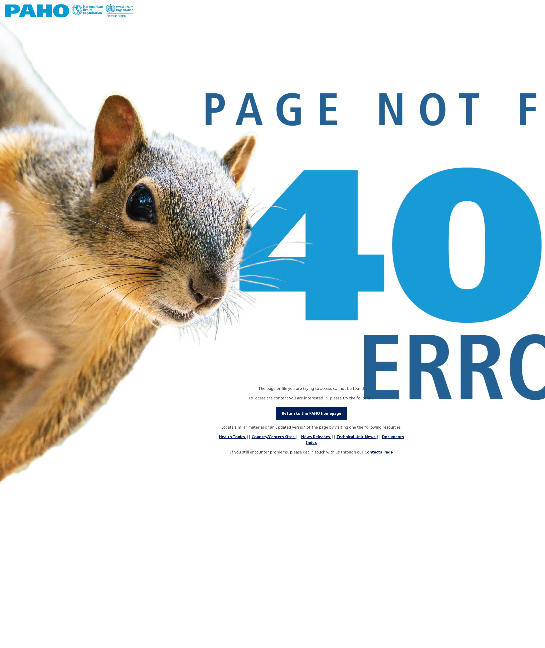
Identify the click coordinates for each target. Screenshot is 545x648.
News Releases (316, 436)
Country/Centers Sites (274, 436)
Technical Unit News (357, 436)
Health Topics (232, 436)
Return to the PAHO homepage (311, 413)
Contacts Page (378, 452)
